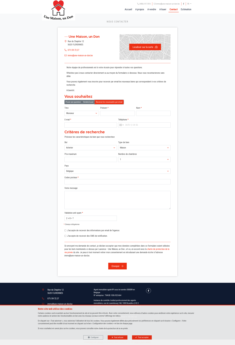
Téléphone (123, 119)
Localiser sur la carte (143, 47)
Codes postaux (71, 177)
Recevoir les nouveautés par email (109, 102)
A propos (139, 9)
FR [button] (188, 4)
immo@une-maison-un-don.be (80, 55)
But (65, 142)
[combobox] (121, 125)
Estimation (186, 9)
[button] (81, 113)
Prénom (104, 108)
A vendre (151, 9)
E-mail (67, 119)
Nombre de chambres (127, 154)
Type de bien (123, 142)
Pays (66, 165)
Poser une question (73, 102)
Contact (174, 9)
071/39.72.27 (73, 50)
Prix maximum (70, 154)
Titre (66, 108)
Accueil (128, 9)
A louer (162, 9)
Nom (139, 108)
